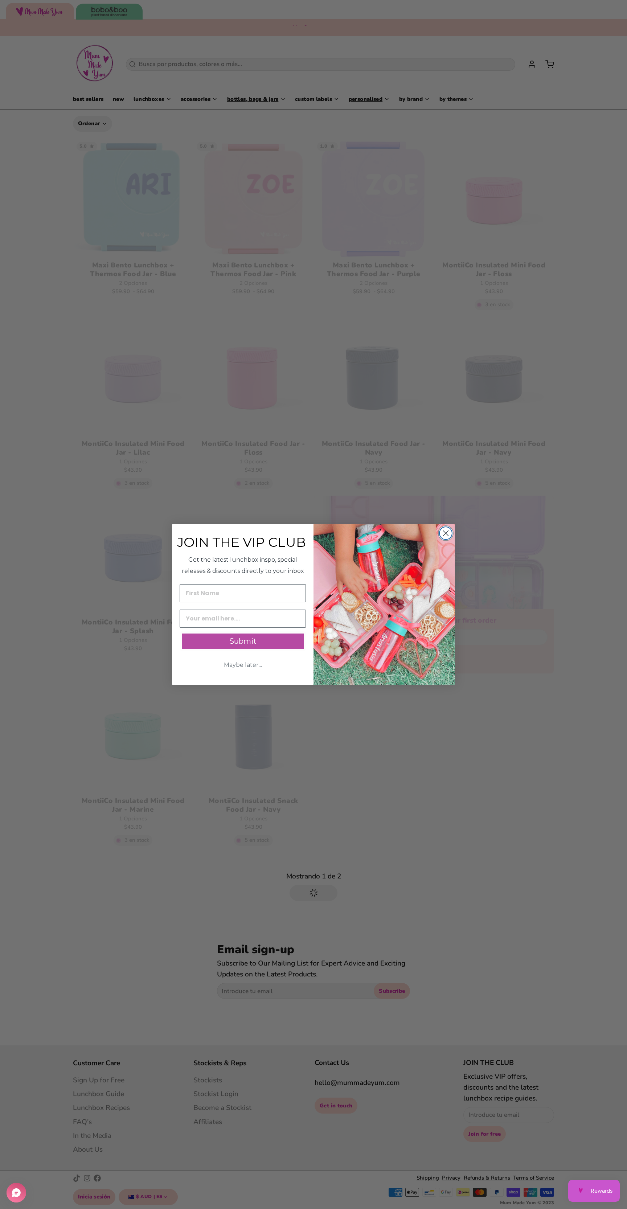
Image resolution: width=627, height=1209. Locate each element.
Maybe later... (243, 664)
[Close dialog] (445, 533)
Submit (243, 641)
